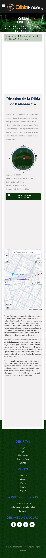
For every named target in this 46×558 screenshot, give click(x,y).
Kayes (23, 483)
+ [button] (7, 251)
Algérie (23, 451)
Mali (35, 35)
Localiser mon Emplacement (24, 196)
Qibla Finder (11, 35)
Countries (25, 35)
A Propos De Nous (23, 503)
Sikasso (23, 479)
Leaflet (30, 309)
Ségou (23, 490)
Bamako (23, 475)
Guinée (23, 463)
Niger (23, 447)
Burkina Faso (23, 459)
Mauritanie (23, 455)
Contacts (23, 511)
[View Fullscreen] (6, 260)
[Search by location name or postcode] (13, 252)
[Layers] (38, 257)
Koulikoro (10, 39)
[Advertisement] (23, 68)
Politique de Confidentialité (23, 507)
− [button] (7, 255)
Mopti (23, 487)
